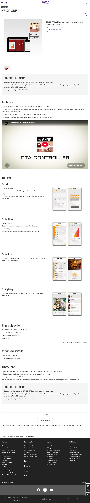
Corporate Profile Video (75, 448)
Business (83, 482)
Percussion (5, 460)
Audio (3, 436)
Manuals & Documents (52, 460)
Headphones (5, 464)
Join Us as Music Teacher (31, 456)
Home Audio (10, 436)
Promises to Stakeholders (75, 454)
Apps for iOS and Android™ (9, 475)
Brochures (49, 458)
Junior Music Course (29, 450)
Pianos (4, 446)
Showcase (27, 452)
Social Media (49, 456)
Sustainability (72, 460)
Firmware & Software (51, 462)
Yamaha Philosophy (74, 452)
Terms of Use (15, 497)
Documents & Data (51, 464)
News (25, 461)
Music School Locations (30, 454)
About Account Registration (53, 450)
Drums (3, 454)
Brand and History (73, 456)
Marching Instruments (7, 462)
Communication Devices (8, 473)
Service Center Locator (52, 452)
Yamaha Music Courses (30, 448)
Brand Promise (72, 450)
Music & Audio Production (8, 450)
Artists (26, 471)
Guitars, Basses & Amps (8, 452)
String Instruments (7, 458)
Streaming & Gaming (7, 471)
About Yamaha (72, 442)
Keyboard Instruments (7, 448)
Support (48, 442)
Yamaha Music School (30, 446)
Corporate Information (74, 446)
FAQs (47, 448)
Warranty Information (51, 454)
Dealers (26, 476)
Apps (21, 436)
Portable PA (5, 466)
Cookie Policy (16, 500)
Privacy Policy (23, 497)
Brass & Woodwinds (7, 456)
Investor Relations (73, 458)
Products (16, 436)
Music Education (28, 442)
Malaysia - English (9, 482)
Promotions (27, 466)
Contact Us (49, 446)
